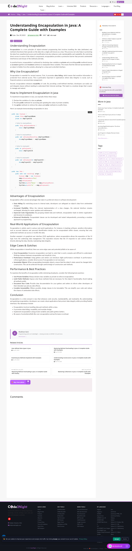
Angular (99, 509)
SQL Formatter (61, 518)
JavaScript (113, 511)
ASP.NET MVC (100, 520)
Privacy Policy (41, 522)
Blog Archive (51, 6)
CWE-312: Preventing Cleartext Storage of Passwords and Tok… (110, 45)
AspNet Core (102, 159)
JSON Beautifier (61, 509)
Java (24, 14)
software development (116, 159)
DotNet (99, 534)
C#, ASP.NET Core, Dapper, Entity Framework (103, 531)
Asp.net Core (100, 516)
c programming (111, 155)
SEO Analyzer (41, 528)
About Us (40, 518)
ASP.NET (99, 514)
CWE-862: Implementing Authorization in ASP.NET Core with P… (112, 52)
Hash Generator (81, 514)
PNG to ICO (80, 524)
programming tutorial (114, 168)
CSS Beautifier (61, 514)
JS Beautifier (60, 516)
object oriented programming (113, 171)
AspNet (101, 152)
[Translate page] (110, 2)
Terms (106, 548)
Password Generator (82, 509)
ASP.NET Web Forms (102, 522)
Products (83, 6)
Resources (93, 6)
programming (112, 152)
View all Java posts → (103, 138)
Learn (60, 6)
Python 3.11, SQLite (116, 532)
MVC (106, 162)
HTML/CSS (99, 542)
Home (41, 6)
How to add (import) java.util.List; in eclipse (109, 114)
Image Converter (81, 522)
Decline (125, 539)
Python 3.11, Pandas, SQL (117, 522)
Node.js (113, 518)
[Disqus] (51, 424)
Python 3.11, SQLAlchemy (117, 526)
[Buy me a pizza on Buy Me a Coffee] (51, 382)
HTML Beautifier (61, 511)
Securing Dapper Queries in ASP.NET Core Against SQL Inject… (111, 77)
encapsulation (18, 41)
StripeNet (109, 174)
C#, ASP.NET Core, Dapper (103, 528)
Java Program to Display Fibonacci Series (108, 133)
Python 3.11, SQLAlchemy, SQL (117, 529)
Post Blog (117, 6)
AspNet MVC (102, 155)
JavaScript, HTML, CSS (116, 514)
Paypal (100, 165)
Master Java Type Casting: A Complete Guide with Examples (111, 108)
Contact (39, 520)
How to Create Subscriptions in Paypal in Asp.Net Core (112, 71)
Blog (18, 14)
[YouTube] (9, 519)
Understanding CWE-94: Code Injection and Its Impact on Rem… (111, 58)
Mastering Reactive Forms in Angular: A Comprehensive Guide (112, 64)
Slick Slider (101, 174)
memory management (115, 162)
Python (112, 520)
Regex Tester (60, 522)
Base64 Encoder (81, 516)
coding (106, 165)
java (12, 41)
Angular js (99, 511)
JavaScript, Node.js (115, 516)
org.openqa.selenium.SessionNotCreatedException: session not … (111, 120)
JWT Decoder (80, 518)
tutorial (101, 162)
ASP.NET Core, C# (101, 518)
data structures (103, 168)
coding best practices (116, 165)
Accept (117, 539)
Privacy (101, 548)
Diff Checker (60, 520)
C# (106, 152)
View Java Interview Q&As (112, 95)
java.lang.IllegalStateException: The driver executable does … (109, 127)
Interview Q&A (72, 6)
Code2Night (33, 548)
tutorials (101, 171)
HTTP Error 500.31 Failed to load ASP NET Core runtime (111, 39)
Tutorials (40, 516)
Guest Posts (41, 526)
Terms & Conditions (43, 524)
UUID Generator (81, 520)
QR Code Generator (82, 511)
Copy (90, 112)
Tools (42, 10)
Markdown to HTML (62, 524)
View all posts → (23, 336)
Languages (105, 6)
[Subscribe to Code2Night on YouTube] (111, 14)
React (112, 534)
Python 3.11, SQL (115, 524)
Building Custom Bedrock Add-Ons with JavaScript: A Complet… (111, 33)
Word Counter (60, 526)
